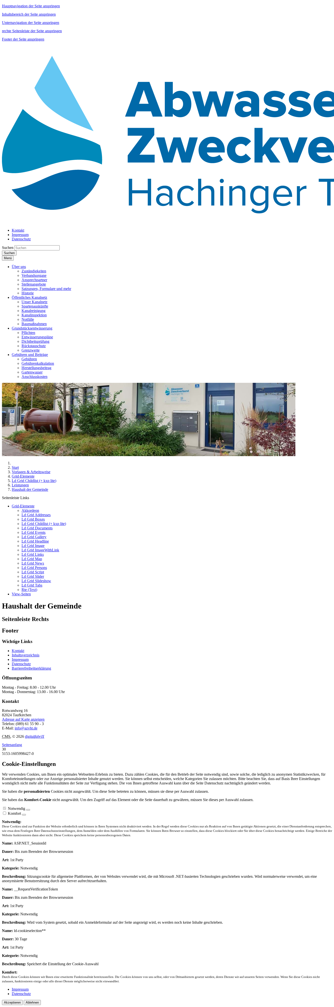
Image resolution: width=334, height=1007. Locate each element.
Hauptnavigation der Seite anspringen (31, 6)
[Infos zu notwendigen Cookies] (28, 810)
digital (34, 736)
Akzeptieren (12, 1002)
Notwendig (16, 808)
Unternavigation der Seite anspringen (30, 23)
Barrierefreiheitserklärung (31, 668)
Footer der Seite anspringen (23, 39)
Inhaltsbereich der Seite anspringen (29, 14)
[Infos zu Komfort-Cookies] (24, 814)
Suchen (7, 248)
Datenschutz (21, 664)
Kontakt (18, 651)
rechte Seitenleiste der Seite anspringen (32, 31)
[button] (19, 267)
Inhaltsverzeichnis (25, 655)
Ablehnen (32, 1002)
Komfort (14, 813)
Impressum (20, 659)
